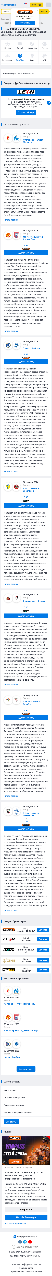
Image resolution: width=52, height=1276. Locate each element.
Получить (25, 23)
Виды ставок (10, 1090)
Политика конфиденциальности (26, 1264)
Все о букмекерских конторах (18, 1113)
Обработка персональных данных (26, 1271)
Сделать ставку (26, 252)
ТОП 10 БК (36, 5)
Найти (44, 11)
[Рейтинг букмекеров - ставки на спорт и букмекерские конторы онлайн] (8, 5)
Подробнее (26, 1209)
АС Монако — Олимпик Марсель (19, 1004)
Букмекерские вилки (14, 1105)
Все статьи (11, 1121)
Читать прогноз (11, 220)
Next (49, 103)
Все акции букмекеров (16, 1223)
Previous (3, 103)
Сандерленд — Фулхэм (34, 601)
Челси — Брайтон (12, 1057)
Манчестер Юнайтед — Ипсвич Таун (21, 1030)
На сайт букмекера (26, 1217)
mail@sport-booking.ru (27, 1236)
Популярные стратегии (14, 1097)
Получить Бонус (26, 112)
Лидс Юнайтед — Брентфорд (31, 489)
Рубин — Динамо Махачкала (31, 814)
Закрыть (37, 10)
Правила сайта (26, 1268)
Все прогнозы (26, 1069)
